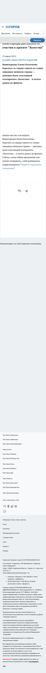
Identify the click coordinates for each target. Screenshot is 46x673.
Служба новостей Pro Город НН (19, 59)
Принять (37, 40)
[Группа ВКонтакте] (5, 506)
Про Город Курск (8, 464)
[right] (43, 34)
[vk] (20, 191)
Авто (4, 542)
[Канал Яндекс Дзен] (16, 506)
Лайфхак (27, 33)
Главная (5, 551)
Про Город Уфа (8, 473)
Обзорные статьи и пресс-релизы (14, 520)
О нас (5, 524)
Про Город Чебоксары (10, 439)
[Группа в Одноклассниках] (8, 506)
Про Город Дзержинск (10, 435)
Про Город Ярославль (10, 483)
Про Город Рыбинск (9, 468)
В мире (36, 33)
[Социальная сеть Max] (5, 511)
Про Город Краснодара (11, 493)
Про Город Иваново (9, 454)
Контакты (6, 529)
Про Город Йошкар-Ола (11, 458)
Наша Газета (7, 449)
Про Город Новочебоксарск (12, 444)
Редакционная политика (11, 533)
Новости (6, 546)
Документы (5, 33)
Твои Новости (7, 478)
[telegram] (27, 191)
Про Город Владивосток (11, 487)
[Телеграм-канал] (12, 506)
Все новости (17, 33)
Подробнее (7, 634)
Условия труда (8, 537)
